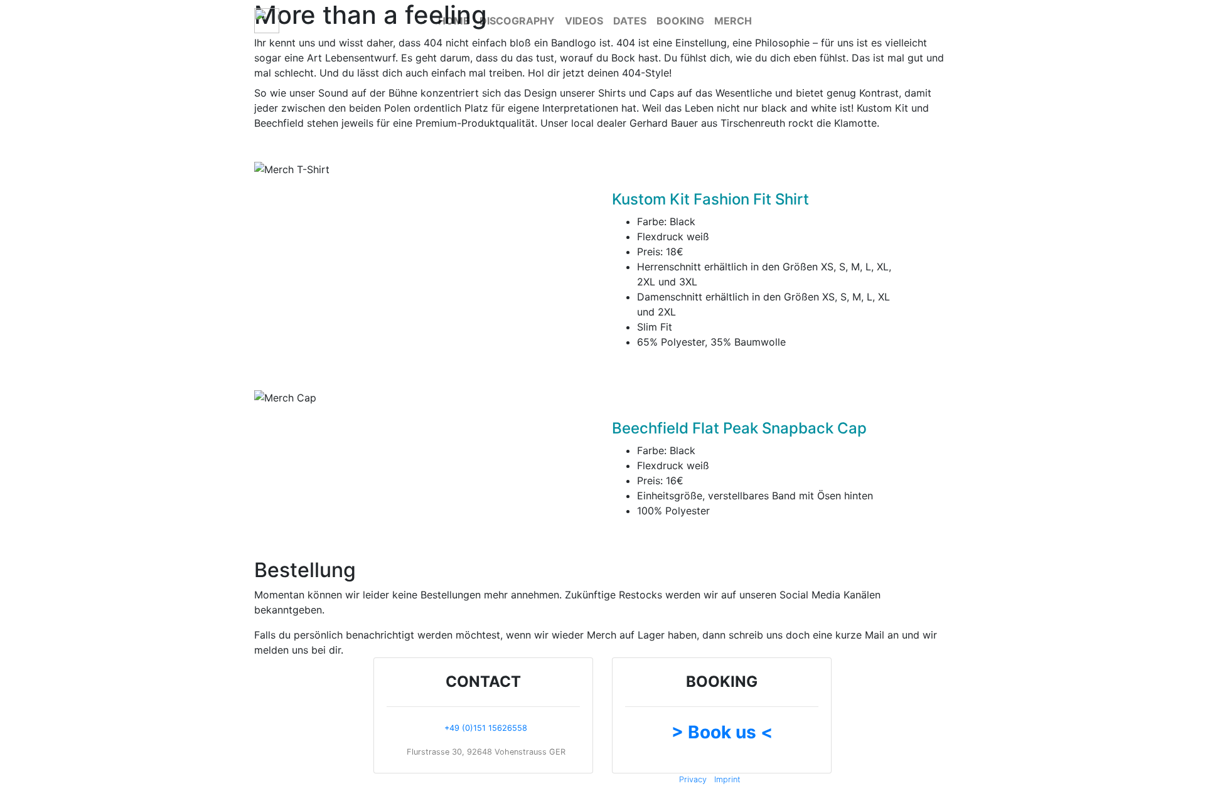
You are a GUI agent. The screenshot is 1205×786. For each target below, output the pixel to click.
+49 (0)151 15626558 (485, 728)
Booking (680, 20)
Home (453, 20)
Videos (584, 20)
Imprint (727, 779)
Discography (517, 20)
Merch (733, 20)
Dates (629, 20)
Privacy (693, 779)
